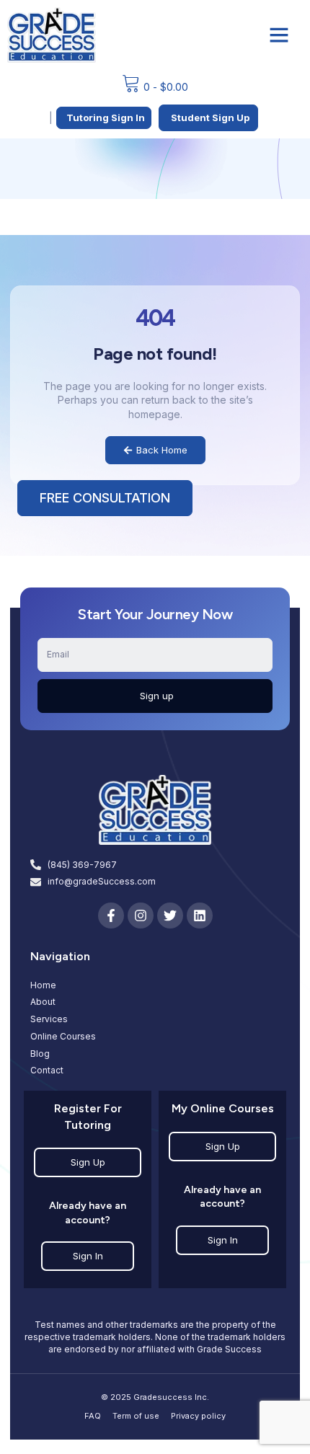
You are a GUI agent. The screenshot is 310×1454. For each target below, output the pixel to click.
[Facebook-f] (111, 915)
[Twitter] (170, 915)
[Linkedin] (200, 915)
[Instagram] (141, 915)
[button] (279, 34)
